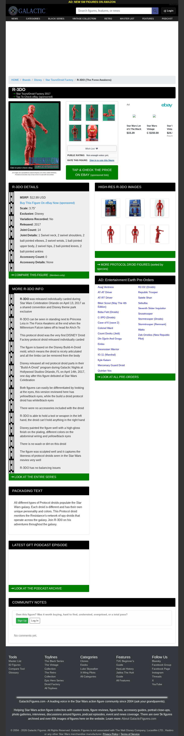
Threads (157, 676)
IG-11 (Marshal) (107, 354)
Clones (84, 661)
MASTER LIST (127, 18)
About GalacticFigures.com (139, 718)
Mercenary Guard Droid (111, 365)
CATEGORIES (33, 18)
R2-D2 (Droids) (146, 287)
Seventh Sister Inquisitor (152, 308)
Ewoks (84, 664)
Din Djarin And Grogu (110, 338)
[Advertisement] (92, 48)
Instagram (158, 672)
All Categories (88, 676)
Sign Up (22, 620)
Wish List (96, 148)
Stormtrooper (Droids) (150, 318)
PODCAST (167, 18)
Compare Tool (17, 668)
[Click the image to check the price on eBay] (34, 135)
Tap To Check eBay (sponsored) (34, 96)
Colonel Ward (105, 328)
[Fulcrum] (173, 4)
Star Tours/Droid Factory (59, 79)
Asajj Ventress (106, 287)
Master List (15, 661)
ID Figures (14, 664)
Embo (101, 344)
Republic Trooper (148, 292)
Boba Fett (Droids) (108, 312)
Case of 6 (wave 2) (108, 322)
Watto (141, 329)
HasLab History (125, 668)
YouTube (157, 684)
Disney (38, 79)
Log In (34, 620)
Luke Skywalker (89, 668)
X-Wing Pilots (87, 672)
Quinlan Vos (104, 370)
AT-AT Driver (105, 292)
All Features (123, 680)
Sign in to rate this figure (101, 160)
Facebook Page (161, 668)
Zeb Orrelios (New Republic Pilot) (154, 336)
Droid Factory (52, 684)
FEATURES (148, 18)
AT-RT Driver (105, 297)
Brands (26, 79)
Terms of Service (130, 734)
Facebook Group (161, 664)
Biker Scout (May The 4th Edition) (112, 305)
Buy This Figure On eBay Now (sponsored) (47, 202)
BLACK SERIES (56, 18)
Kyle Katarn (104, 360)
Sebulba (143, 303)
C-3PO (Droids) (106, 317)
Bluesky (156, 661)
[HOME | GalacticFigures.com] (27, 10)
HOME (15, 79)
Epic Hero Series (54, 680)
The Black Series (54, 661)
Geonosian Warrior (108, 349)
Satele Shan (145, 297)
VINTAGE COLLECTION (84, 18)
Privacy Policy (110, 734)
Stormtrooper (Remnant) (152, 324)
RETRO (108, 18)
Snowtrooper (145, 313)
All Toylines (51, 688)
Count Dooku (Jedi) (109, 333)
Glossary (14, 672)
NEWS (15, 18)
